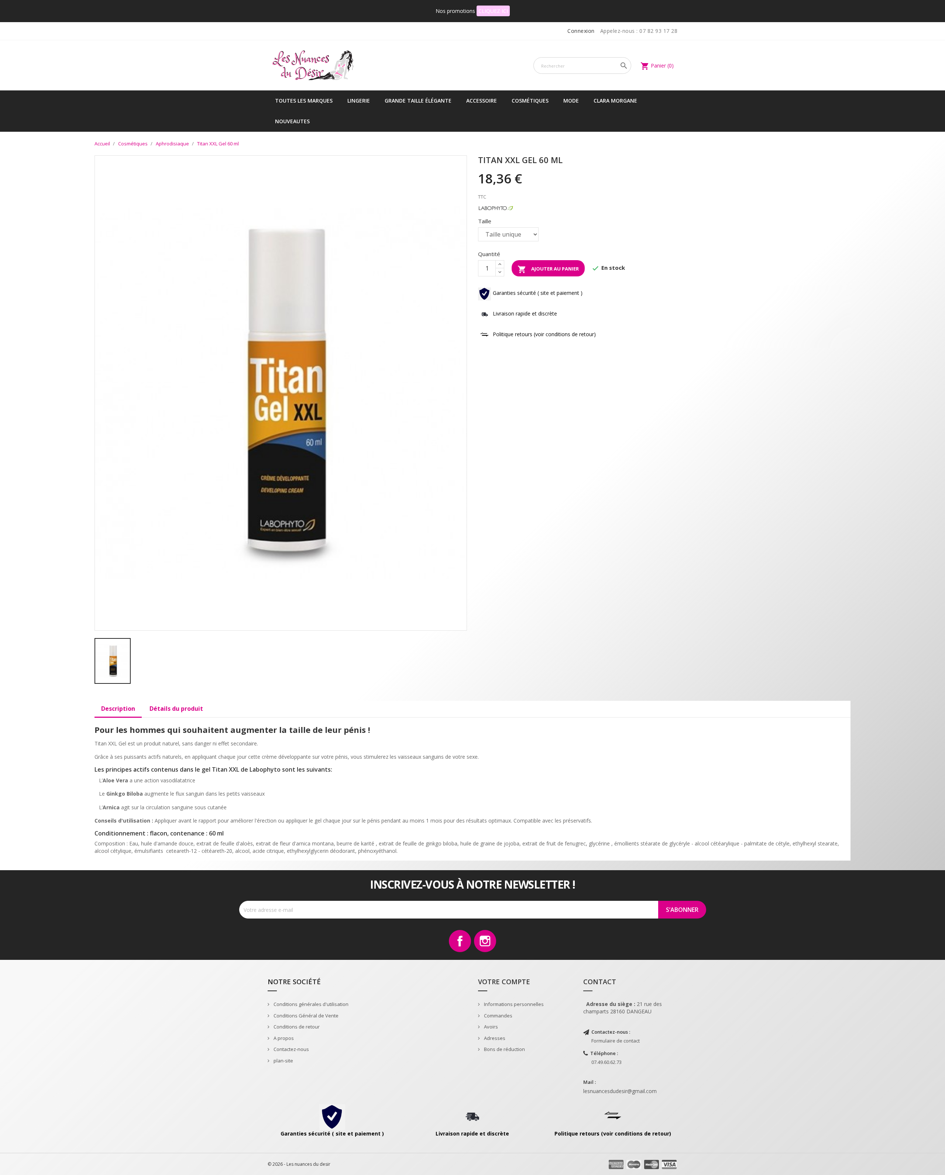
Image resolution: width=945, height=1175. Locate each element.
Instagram (485, 941)
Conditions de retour (296, 1026)
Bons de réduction (504, 1049)
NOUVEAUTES (292, 121)
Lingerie (358, 100)
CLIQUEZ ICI (493, 10)
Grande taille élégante (418, 100)
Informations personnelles (513, 1004)
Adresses (494, 1038)
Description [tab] (118, 708)
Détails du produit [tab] (176, 708)
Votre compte (504, 981)
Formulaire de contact (615, 1040)
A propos (283, 1038)
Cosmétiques (530, 100)
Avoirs (490, 1026)
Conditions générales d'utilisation (310, 1004)
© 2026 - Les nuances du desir (299, 1164)
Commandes (497, 1015)
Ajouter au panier (548, 269)
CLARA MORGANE (615, 100)
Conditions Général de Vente (305, 1015)
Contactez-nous (290, 1049)
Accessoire (481, 100)
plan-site (282, 1060)
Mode (571, 100)
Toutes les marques (304, 100)
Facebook (460, 941)
